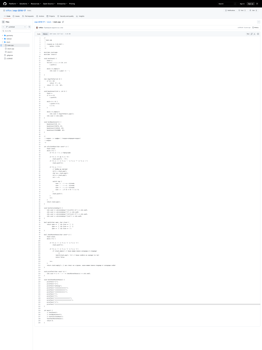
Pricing (72, 4)
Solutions (23, 4)
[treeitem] (16, 45)
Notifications (231, 10)
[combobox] (17, 30)
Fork (243, 10)
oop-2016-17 (19, 10)
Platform (12, 4)
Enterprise (61, 4)
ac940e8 (240, 27)
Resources (35, 4)
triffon (9, 10)
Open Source (48, 4)
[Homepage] (5, 3)
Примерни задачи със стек (53, 27)
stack (49, 22)
